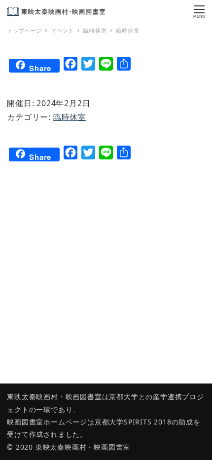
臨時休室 (69, 117)
